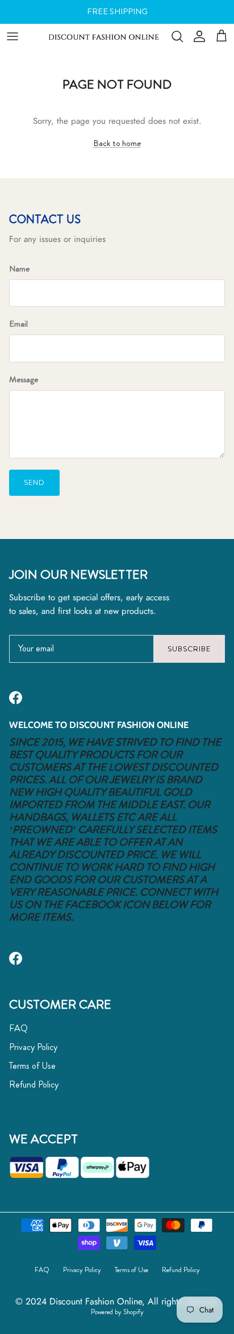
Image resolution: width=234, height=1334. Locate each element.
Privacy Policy (33, 1046)
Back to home (117, 143)
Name (19, 269)
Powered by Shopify (117, 1312)
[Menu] (12, 36)
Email (18, 324)
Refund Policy (33, 1084)
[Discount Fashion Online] (104, 36)
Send (34, 482)
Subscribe (189, 648)
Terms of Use (32, 1065)
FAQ (18, 1028)
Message (23, 380)
